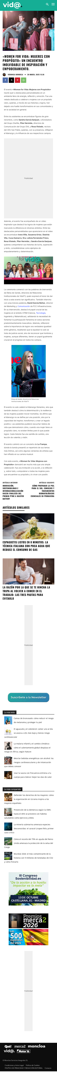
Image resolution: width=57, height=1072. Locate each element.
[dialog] (28, 536)
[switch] (47, 538)
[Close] (51, 485)
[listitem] (28, 532)
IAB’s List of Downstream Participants (31, 524)
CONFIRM (18, 583)
